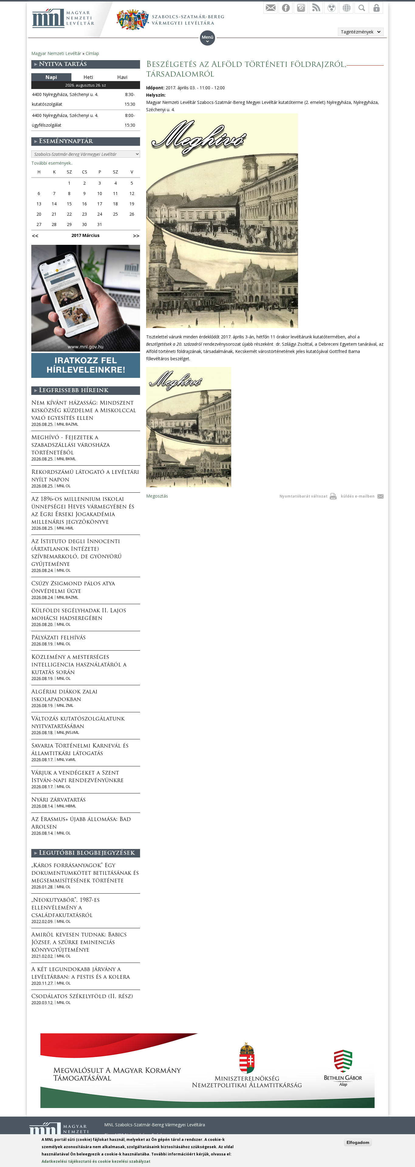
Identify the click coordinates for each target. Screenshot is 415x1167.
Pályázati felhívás (58, 638)
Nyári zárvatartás (58, 800)
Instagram (301, 8)
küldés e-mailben (358, 496)
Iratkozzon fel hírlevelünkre (270, 8)
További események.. (52, 163)
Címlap (92, 53)
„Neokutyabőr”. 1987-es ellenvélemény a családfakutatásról (65, 908)
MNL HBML (66, 806)
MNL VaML (66, 759)
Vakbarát (331, 8)
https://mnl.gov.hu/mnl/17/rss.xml (316, 8)
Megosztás (157, 496)
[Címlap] (63, 18)
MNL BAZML (67, 424)
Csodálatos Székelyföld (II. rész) (82, 997)
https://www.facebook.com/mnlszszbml (286, 8)
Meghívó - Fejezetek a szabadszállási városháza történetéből (70, 445)
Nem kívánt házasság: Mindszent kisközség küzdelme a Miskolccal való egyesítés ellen (83, 411)
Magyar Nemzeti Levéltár (56, 53)
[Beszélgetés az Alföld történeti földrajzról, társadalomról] (188, 485)
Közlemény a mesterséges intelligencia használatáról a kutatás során (78, 665)
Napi (51, 77)
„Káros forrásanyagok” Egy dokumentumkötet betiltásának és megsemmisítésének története (85, 873)
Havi (122, 77)
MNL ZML (65, 705)
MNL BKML (66, 459)
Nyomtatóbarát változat (304, 496)
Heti (88, 77)
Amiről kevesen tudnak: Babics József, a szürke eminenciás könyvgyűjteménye (79, 943)
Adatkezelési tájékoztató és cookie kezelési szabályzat (96, 1161)
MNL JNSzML (68, 732)
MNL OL (63, 486)
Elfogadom (358, 1142)
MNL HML (65, 528)
